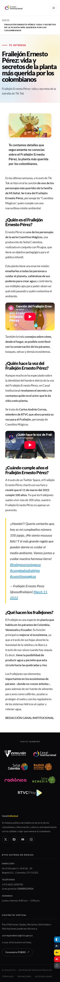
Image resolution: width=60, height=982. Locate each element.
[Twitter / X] (5, 839)
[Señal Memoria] (44, 780)
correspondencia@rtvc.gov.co (17, 935)
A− (57, 946)
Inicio (6, 20)
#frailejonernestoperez (25, 565)
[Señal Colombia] (18, 767)
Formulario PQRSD (16, 952)
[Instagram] (31, 839)
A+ (57, 952)
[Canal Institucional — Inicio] (13, 7)
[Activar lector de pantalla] (57, 959)
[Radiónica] (15, 780)
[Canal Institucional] (44, 754)
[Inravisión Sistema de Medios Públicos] (15, 754)
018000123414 (25, 888)
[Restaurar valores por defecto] (57, 966)
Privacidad (24, 976)
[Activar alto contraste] (57, 940)
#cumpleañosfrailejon (25, 570)
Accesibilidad (43, 976)
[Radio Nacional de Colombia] (42, 767)
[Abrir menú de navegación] (53, 8)
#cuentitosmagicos (23, 576)
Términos (8, 976)
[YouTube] (22, 839)
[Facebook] (14, 839)
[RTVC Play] (30, 793)
